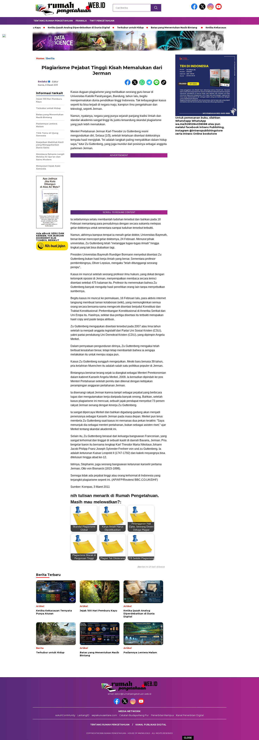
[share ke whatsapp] (142, 84)
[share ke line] (157, 84)
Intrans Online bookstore (200, 133)
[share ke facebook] (128, 84)
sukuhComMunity (65, 715)
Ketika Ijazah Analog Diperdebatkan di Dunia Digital (61, 27)
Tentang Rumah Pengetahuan (53, 20)
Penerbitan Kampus (162, 715)
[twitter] (203, 9)
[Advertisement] (197, 164)
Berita (50, 58)
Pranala (81, 20)
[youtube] (219, 9)
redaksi (42, 81)
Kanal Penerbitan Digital (190, 715)
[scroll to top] (248, 734)
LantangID (83, 715)
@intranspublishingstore (206, 130)
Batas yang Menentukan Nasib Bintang (156, 27)
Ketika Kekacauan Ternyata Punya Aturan (212, 27)
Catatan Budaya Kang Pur (134, 715)
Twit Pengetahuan (102, 20)
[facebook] (195, 9)
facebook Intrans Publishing (205, 127)
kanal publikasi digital (150, 724)
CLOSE (188, 737)
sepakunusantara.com (104, 715)
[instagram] (211, 9)
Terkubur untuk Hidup (112, 27)
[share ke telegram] (150, 84)
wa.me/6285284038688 (191, 124)
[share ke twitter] (135, 84)
